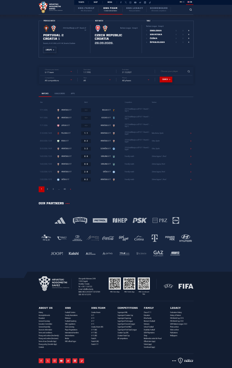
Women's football (149, 321)
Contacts (41, 347)
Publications (174, 333)
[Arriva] (107, 253)
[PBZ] (160, 220)
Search (165, 79)
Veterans (146, 324)
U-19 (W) (94, 330)
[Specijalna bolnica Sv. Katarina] (141, 253)
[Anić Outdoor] (90, 253)
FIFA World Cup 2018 (177, 318)
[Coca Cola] (108, 237)
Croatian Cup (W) (123, 333)
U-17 (92, 321)
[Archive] (190, 9)
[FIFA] (186, 286)
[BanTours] (124, 253)
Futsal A (93, 339)
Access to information (45, 330)
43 (65, 189)
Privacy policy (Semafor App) (48, 344)
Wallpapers (173, 336)
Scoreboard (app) (149, 347)
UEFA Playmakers (149, 333)
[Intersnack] (123, 237)
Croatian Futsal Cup (124, 336)
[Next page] (70, 189)
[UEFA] (168, 286)
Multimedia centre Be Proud (153, 339)
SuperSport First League (125, 321)
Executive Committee (45, 324)
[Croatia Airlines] (93, 237)
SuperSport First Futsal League (127, 330)
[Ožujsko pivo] (80, 220)
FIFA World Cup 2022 (177, 321)
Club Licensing (69, 327)
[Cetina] (139, 237)
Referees (68, 318)
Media (110, 2)
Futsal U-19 (94, 344)
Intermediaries (69, 336)
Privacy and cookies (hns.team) (48, 339)
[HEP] (120, 220)
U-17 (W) (94, 333)
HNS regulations (70, 324)
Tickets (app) (148, 344)
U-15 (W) (94, 336)
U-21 (92, 315)
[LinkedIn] (145, 2)
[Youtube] (135, 2)
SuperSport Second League (126, 324)
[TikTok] (149, 2)
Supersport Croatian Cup (125, 315)
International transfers (72, 333)
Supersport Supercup (124, 318)
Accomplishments (44, 315)
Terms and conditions (45, 333)
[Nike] (60, 220)
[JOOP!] (56, 253)
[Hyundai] (185, 237)
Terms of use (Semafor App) (47, 341)
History (41, 312)
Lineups (49, 50)
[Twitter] (125, 2)
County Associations (71, 315)
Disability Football (149, 330)
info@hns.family (88, 289)
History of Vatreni (175, 315)
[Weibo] (140, 2)
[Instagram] (130, 2)
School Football (149, 327)
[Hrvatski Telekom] (154, 237)
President (42, 318)
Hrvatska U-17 (66, 110)
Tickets (81, 2)
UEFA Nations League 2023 (178, 324)
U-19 (92, 318)
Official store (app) (149, 341)
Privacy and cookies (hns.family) (49, 336)
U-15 (92, 324)
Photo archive (174, 327)
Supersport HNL (122, 312)
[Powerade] (170, 237)
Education (147, 315)
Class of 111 (147, 312)
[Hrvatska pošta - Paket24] (62, 237)
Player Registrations (71, 330)
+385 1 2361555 (86, 287)
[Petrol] (100, 220)
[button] (58, 72)
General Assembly (44, 327)
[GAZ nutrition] (158, 253)
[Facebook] (120, 2)
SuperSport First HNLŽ (124, 327)
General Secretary (44, 321)
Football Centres (70, 312)
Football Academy (70, 321)
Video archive (174, 330)
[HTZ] (46, 237)
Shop (96, 2)
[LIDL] (176, 220)
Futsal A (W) (95, 341)
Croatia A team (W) (97, 327)
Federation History (176, 312)
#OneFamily (148, 318)
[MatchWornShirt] (175, 253)
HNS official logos (70, 341)
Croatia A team (95, 312)
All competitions (123, 339)
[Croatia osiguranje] (77, 237)
